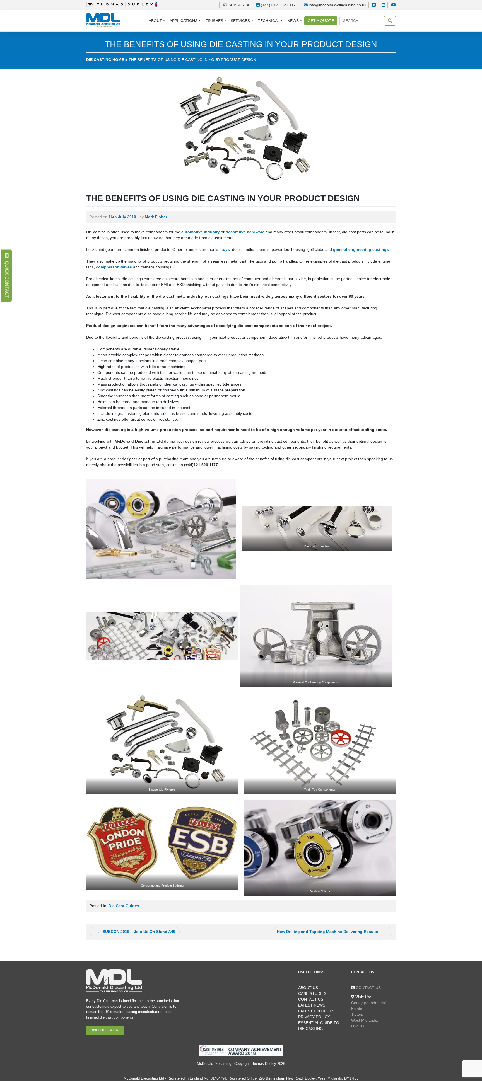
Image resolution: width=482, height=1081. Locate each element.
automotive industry (200, 232)
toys (225, 249)
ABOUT (155, 20)
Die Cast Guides (124, 905)
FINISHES (214, 20)
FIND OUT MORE (105, 1030)
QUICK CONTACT (6, 278)
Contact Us (310, 999)
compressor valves (114, 267)
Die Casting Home (105, 59)
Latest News (311, 1005)
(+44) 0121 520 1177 (279, 5)
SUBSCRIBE (238, 5)
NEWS (293, 20)
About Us (308, 987)
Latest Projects (316, 1011)
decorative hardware (245, 232)
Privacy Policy (314, 1017)
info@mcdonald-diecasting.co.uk (337, 5)
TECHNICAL (269, 20)
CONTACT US (368, 987)
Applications (183, 20)
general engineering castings (361, 249)
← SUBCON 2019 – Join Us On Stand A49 (136, 931)
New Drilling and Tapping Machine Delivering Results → (330, 931)
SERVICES (240, 20)
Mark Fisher (156, 217)
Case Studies (312, 993)
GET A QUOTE (321, 20)
